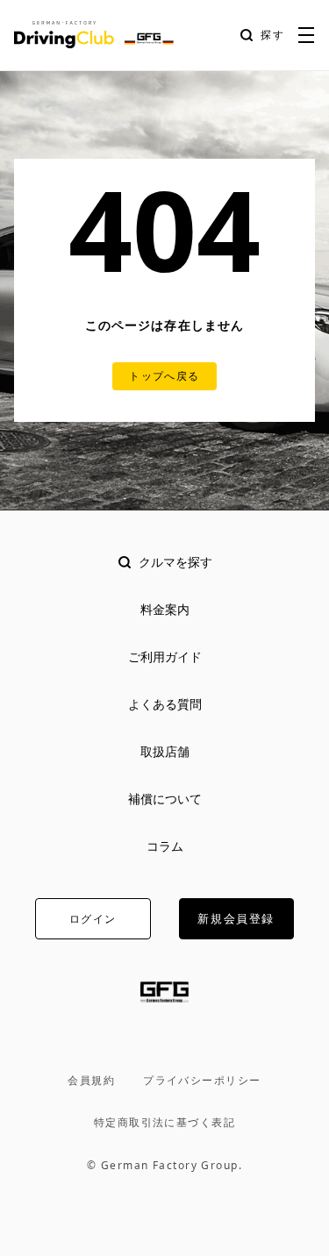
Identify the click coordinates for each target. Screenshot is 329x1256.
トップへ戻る (164, 375)
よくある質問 (165, 704)
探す (273, 34)
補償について (165, 798)
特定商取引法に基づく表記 (164, 1123)
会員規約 (91, 1081)
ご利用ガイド (165, 656)
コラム (165, 846)
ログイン (93, 918)
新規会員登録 (236, 918)
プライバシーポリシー (202, 1081)
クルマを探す (175, 561)
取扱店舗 (165, 751)
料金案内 (165, 609)
